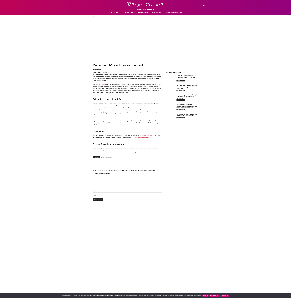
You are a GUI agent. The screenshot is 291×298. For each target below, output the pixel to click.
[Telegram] (104, 162)
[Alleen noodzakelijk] (289, 295)
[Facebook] (95, 162)
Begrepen (205, 295)
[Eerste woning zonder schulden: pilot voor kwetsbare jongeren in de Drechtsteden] (170, 97)
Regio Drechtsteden (96, 69)
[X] (108, 162)
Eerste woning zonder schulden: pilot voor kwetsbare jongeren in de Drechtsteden (187, 96)
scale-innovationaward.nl (148, 135)
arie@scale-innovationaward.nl (141, 137)
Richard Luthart (97, 72)
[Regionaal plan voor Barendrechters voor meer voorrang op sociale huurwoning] (170, 87)
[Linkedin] (99, 162)
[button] (204, 5)
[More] (117, 162)
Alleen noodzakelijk (215, 295)
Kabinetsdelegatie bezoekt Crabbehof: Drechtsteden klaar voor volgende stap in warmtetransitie (186, 106)
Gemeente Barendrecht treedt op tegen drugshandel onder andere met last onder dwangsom (187, 77)
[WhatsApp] (113, 162)
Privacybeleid (225, 295)
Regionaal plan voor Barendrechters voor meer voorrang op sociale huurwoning (186, 87)
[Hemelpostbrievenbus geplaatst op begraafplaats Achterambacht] (170, 116)
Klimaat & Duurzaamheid (106, 157)
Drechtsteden (101, 84)
